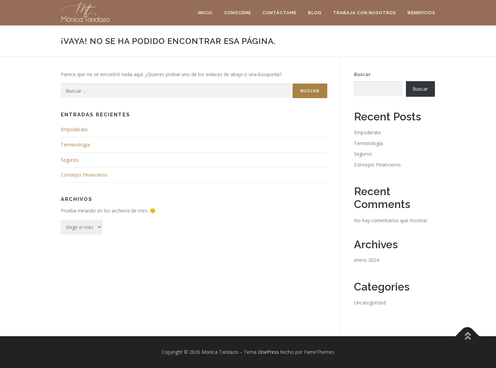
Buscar (362, 74)
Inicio (205, 12)
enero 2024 (366, 260)
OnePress (268, 352)
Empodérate (74, 129)
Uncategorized (370, 302)
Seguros (70, 160)
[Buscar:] (176, 91)
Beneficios (421, 12)
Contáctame (280, 12)
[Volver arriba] (467, 336)
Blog (315, 12)
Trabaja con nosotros (364, 12)
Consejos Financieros (84, 174)
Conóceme (237, 12)
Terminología (75, 144)
